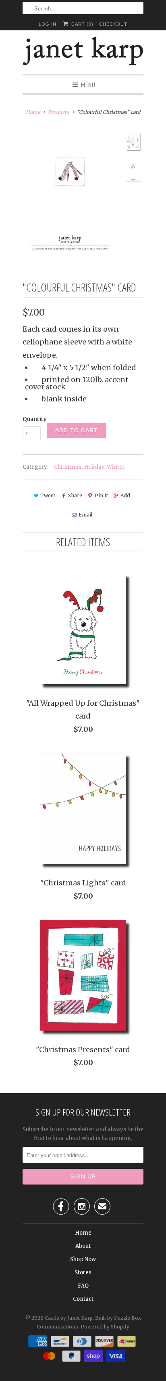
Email (85, 515)
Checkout (113, 24)
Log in (47, 24)
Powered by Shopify (105, 1327)
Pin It (101, 495)
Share (75, 495)
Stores (83, 1272)
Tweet (47, 495)
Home (83, 1232)
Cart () (81, 24)
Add (125, 495)
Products (58, 112)
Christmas (67, 467)
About (83, 1246)
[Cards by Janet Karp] (83, 52)
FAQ (83, 1285)
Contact (83, 1299)
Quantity (35, 419)
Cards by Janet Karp (69, 1318)
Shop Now (83, 1259)
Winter (116, 467)
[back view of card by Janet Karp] (71, 195)
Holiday (94, 467)
